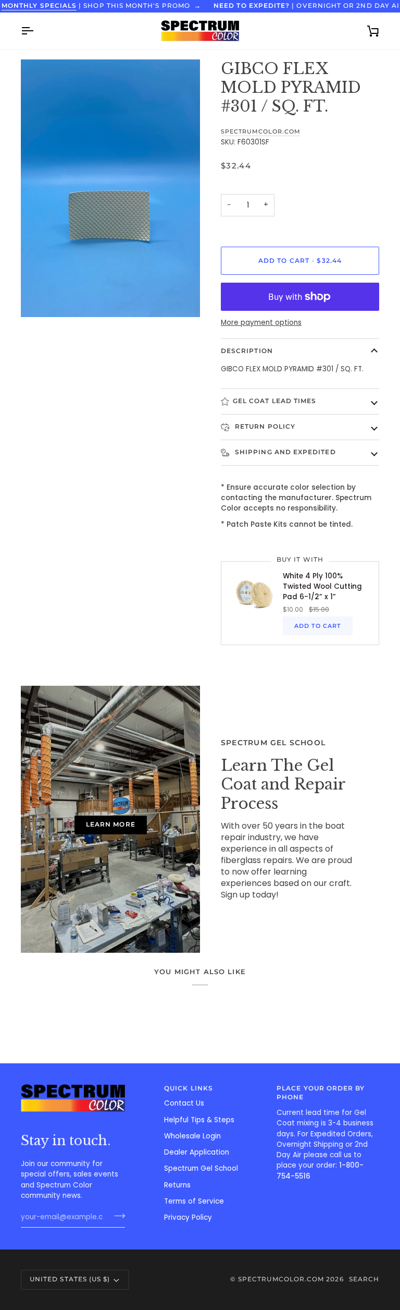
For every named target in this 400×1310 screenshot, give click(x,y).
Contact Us (184, 1103)
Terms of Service (194, 1201)
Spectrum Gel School (201, 1168)
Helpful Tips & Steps (199, 1120)
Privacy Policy (188, 1217)
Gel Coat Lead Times (274, 401)
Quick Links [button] (188, 1088)
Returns (177, 1185)
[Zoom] (40, 297)
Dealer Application (196, 1152)
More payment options (261, 323)
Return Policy (264, 426)
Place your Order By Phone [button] (321, 1093)
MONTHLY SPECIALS (39, 5)
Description (247, 351)
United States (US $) (70, 1279)
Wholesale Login (192, 1136)
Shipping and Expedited (284, 452)
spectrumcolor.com (261, 131)
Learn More (110, 824)
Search (364, 1279)
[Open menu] (36, 31)
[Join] (116, 1215)
